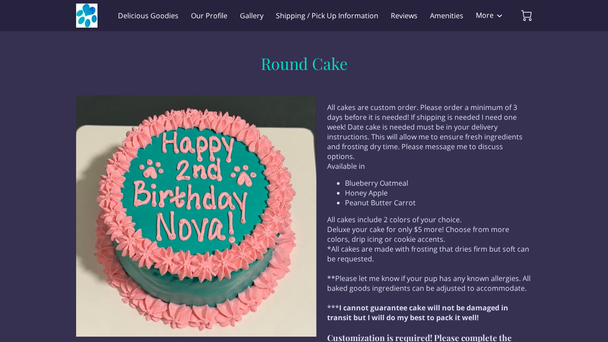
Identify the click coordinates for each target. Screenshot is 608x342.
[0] (526, 15)
